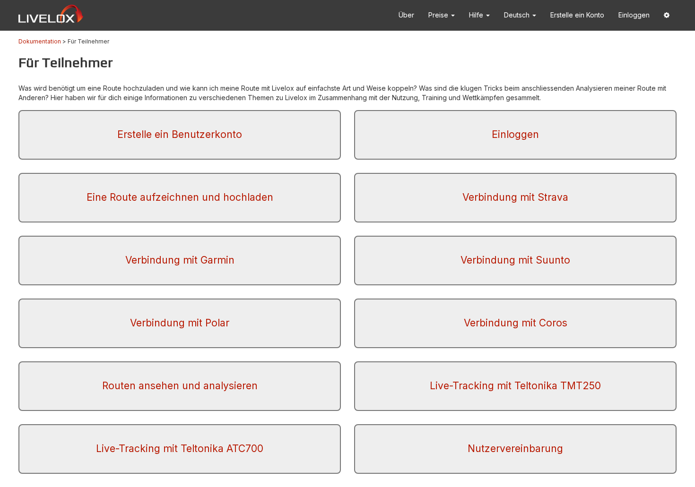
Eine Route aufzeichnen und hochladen (180, 197)
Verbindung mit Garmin (180, 260)
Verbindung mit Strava (515, 197)
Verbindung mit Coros (515, 323)
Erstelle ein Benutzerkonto (179, 134)
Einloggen (634, 15)
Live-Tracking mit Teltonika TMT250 (515, 386)
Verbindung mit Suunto (515, 260)
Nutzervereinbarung (515, 448)
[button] (667, 15)
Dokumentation (39, 41)
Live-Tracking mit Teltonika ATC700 (179, 448)
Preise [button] (439, 15)
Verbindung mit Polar (179, 323)
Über (406, 15)
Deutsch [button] (517, 15)
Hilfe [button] (477, 15)
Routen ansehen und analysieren (180, 386)
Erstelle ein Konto (577, 15)
